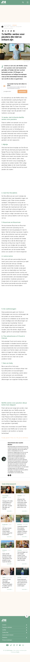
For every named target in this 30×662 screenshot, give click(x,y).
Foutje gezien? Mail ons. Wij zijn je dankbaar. (15, 438)
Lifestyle (14, 25)
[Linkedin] (10, 475)
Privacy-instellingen (7, 640)
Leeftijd (4, 630)
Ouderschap (5, 632)
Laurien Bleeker (7, 25)
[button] (25, 625)
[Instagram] (8, 475)
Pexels (27, 61)
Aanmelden (22, 91)
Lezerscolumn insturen (7, 635)
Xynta (17, 652)
